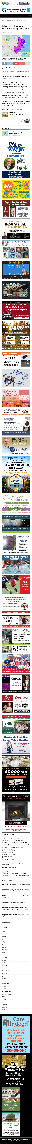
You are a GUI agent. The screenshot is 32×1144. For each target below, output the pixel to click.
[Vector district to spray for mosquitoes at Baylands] (5, 133)
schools (3, 996)
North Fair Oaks (6, 970)
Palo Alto (4, 978)
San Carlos (4, 986)
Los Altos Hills (5, 962)
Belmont (4, 939)
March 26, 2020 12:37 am (8, 32)
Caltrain (3, 944)
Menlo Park (4, 965)
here (20, 109)
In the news (4, 957)
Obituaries (4, 973)
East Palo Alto (5, 947)
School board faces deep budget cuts (20, 884)
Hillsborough (5, 955)
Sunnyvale (4, 1004)
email (5, 863)
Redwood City (5, 983)
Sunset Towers (5, 1007)
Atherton (4, 936)
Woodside (4, 1009)
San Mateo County (6, 991)
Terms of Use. (17, 1140)
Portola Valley (5, 981)
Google (3, 952)
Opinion (3, 976)
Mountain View (5, 968)
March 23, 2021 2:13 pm (15, 135)
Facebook (4, 949)
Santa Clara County (6, 994)
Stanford (4, 1002)
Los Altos (4, 960)
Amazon (4, 931)
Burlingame (4, 942)
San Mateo (4, 989)
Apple (3, 934)
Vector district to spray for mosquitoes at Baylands (16, 132)
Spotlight (4, 999)
